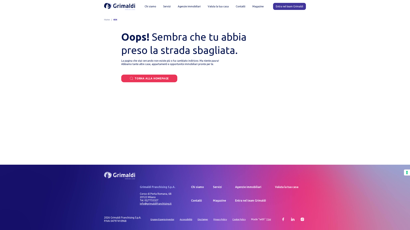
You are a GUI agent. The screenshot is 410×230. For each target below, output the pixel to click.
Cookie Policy (239, 219)
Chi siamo (150, 6)
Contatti (240, 6)
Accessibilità (186, 219)
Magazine (258, 6)
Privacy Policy (220, 219)
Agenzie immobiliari (189, 6)
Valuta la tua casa (218, 6)
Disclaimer (203, 219)
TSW (268, 219)
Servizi (167, 6)
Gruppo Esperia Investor (162, 219)
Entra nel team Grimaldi (250, 200)
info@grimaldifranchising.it (156, 203)
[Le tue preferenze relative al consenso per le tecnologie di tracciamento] (407, 172)
